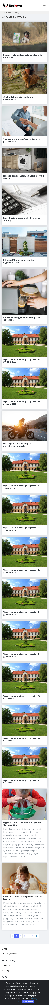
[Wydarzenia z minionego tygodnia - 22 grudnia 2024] (24, 515)
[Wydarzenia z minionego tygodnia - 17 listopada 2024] (24, 725)
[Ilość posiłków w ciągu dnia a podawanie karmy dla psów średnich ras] (24, 42)
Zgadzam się (28, 1002)
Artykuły (16, 13)
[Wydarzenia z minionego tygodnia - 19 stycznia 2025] (24, 388)
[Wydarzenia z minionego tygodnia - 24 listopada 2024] (24, 683)
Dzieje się (6, 965)
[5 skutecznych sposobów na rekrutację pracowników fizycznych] (24, 126)
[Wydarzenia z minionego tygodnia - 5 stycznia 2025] (24, 473)
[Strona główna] (12, 5)
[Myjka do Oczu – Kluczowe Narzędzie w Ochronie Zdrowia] (24, 825)
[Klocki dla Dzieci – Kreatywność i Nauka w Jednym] (24, 896)
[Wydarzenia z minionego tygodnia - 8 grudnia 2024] (24, 599)
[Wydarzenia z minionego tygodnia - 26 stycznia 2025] (24, 346)
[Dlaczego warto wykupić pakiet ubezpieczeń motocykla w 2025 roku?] (24, 431)
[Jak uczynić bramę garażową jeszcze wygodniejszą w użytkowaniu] (24, 247)
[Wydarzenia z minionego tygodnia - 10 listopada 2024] (24, 767)
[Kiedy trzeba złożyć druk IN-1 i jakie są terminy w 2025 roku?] (24, 205)
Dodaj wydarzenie (10, 953)
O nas (4, 948)
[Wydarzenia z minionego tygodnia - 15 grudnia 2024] (24, 557)
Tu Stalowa (7, 13)
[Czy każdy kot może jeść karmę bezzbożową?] (24, 84)
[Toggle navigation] (44, 5)
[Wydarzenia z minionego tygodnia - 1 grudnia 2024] (24, 641)
